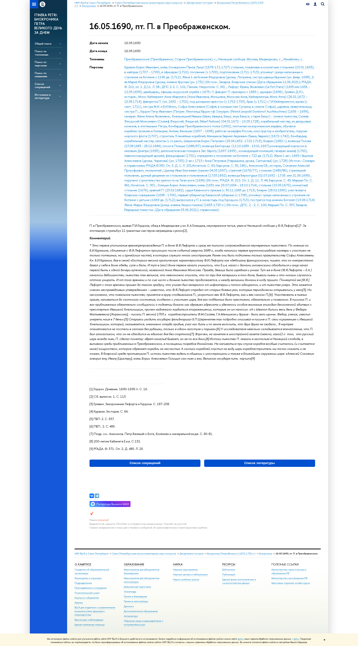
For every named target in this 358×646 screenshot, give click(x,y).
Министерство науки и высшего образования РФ (288, 571)
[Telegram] (97, 496)
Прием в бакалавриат (135, 596)
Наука (178, 564)
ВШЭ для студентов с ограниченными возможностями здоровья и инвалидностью (95, 611)
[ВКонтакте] (92, 496)
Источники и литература (43, 96)
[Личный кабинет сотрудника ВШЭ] (315, 4)
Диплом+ (129, 606)
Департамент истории (192, 553)
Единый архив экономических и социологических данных (239, 581)
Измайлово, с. (293, 59)
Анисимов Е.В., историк (265, 165)
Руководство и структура (88, 578)
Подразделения (83, 583)
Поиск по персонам (41, 63)
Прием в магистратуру (136, 601)
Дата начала (99, 43)
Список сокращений (42, 85)
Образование (134, 564)
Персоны (96, 67)
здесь (240, 638)
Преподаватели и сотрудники (91, 587)
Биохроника (265, 553)
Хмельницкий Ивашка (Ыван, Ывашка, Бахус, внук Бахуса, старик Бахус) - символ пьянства (234, 116)
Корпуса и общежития (87, 597)
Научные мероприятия (185, 569)
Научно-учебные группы (186, 579)
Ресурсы (228, 564)
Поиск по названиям (41, 74)
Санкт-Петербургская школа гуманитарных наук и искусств (144, 553)
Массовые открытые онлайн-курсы (290, 583)
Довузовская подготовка (137, 586)
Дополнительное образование (141, 611)
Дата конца (98, 51)
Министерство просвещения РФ (289, 578)
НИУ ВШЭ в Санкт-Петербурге (92, 553)
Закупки (79, 602)
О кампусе (83, 564)
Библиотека (228, 569)
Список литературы (259, 463)
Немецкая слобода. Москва (237, 59)
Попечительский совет (87, 592)
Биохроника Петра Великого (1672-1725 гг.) (231, 553)
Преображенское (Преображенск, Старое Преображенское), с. (170, 59)
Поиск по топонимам (41, 52)
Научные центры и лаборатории (190, 574)
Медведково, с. (270, 59)
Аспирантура (131, 616)
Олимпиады (130, 591)
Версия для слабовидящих (89, 619)
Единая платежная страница (89, 624)
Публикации (228, 574)
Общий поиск (43, 43)
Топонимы (97, 59)
